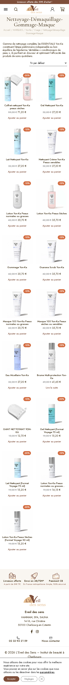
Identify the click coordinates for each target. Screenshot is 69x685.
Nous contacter (51, 641)
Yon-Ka (28, 30)
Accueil (6, 30)
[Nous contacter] (50, 637)
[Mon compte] (52, 9)
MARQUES (18, 30)
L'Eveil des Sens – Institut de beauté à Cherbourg (40, 654)
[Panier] (62, 9)
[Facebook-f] (32, 631)
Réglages (29, 679)
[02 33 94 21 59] (18, 637)
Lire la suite (52, 387)
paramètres (47, 672)
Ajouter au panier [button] (17, 118)
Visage (37, 30)
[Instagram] (37, 631)
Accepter (11, 679)
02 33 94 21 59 (18, 641)
